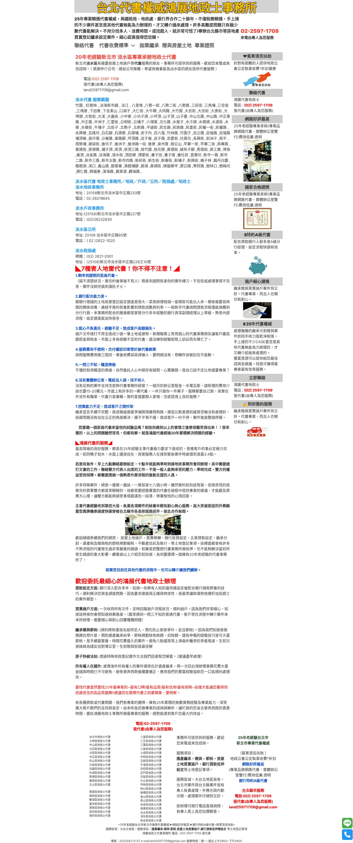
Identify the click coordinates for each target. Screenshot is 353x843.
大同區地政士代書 (100, 748)
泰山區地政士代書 (151, 800)
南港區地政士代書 (100, 776)
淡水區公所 (85, 229)
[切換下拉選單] (133, 45)
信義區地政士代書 (100, 768)
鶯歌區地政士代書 (100, 807)
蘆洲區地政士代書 (100, 803)
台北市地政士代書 (100, 736)
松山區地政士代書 (100, 760)
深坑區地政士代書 (151, 816)
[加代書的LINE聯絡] (347, 823)
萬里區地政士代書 (100, 791)
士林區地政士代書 (100, 740)
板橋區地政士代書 (151, 792)
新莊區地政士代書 (100, 811)
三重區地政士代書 (151, 744)
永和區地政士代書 (151, 768)
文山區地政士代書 (100, 784)
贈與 (198, 758)
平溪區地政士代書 (151, 764)
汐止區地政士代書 (151, 780)
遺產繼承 (183, 758)
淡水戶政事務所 (89, 208)
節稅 (209, 758)
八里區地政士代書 (151, 736)
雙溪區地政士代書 (100, 799)
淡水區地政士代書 (151, 812)
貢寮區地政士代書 (151, 808)
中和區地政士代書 (151, 756)
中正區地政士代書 (100, 756)
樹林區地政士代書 (100, 795)
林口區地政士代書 (151, 788)
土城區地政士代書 (151, 752)
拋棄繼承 (149, 45)
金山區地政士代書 (151, 796)
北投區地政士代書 (100, 752)
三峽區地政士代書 (151, 748)
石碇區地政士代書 (151, 776)
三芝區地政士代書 (151, 740)
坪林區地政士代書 (151, 784)
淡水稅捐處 (85, 250)
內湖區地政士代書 (100, 772)
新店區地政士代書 (151, 820)
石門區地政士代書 (151, 772)
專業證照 (204, 45)
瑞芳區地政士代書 (100, 815)
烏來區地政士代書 (151, 804)
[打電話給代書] (347, 835)
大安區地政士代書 (100, 764)
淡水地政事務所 (89, 187)
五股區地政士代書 (151, 760)
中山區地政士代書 (100, 744)
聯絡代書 (84, 45)
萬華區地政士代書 (100, 780)
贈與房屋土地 (177, 45)
